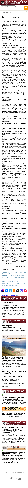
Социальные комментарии (10, 295)
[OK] (14, 290)
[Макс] (21, 290)
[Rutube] (2, 290)
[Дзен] (17, 290)
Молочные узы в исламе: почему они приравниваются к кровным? (12, 280)
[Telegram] (10, 290)
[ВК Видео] (25, 290)
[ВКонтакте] (6, 290)
